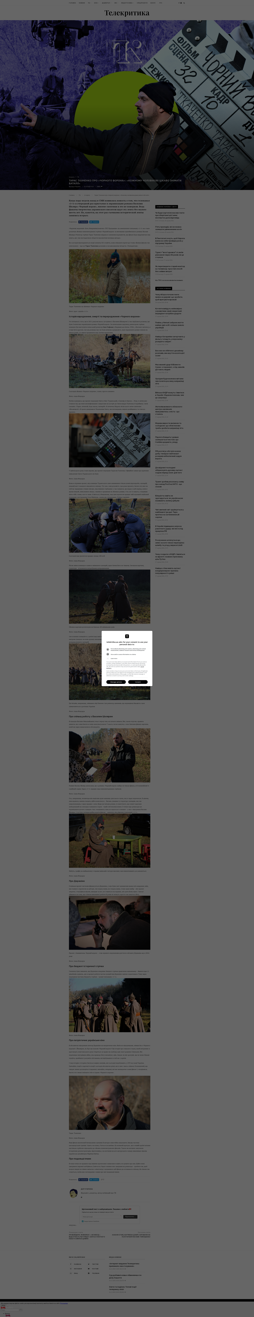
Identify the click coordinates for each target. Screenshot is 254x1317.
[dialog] (127, 658)
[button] (127, 658)
